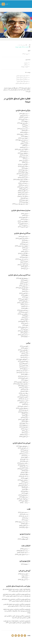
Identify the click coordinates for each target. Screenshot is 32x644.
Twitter (22, 635)
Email (12, 635)
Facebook (25, 635)
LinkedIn (19, 635)
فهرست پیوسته (18, 47)
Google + (16, 635)
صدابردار (27, 47)
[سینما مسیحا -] (25, 4)
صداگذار (23, 47)
